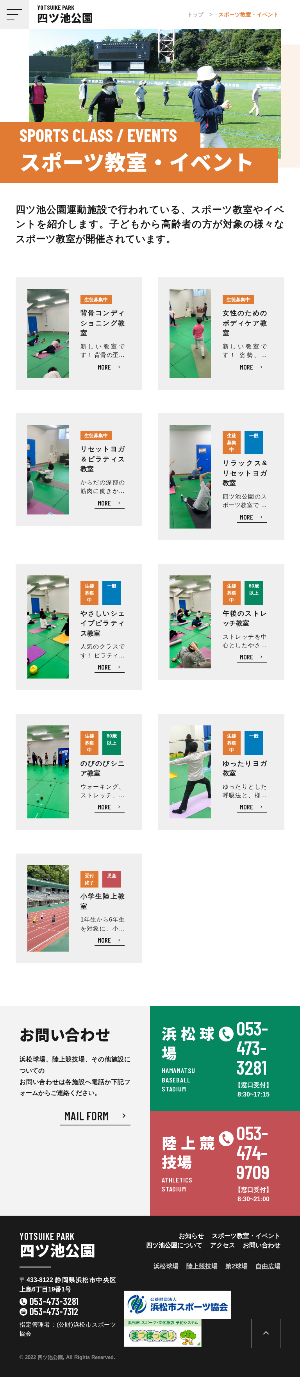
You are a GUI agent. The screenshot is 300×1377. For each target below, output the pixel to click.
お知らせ (191, 1235)
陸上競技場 (202, 1266)
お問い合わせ (261, 1245)
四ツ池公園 (57, 1246)
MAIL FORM (86, 1116)
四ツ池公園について (174, 1245)
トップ (195, 14)
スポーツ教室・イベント (246, 1235)
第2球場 (236, 1266)
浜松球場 (166, 1266)
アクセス (222, 1245)
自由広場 (267, 1266)
